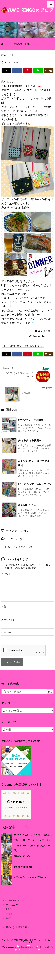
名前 (3, 606)
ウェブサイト (8, 632)
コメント (6, 574)
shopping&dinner (23, 866)
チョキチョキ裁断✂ (29, 440)
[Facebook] (17, 70)
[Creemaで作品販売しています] (16, 804)
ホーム (7, 44)
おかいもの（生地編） (31, 419)
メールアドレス (9, 619)
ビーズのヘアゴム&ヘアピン (34, 484)
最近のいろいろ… (23, 856)
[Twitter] (6, 70)
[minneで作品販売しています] (16, 760)
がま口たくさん (27, 504)
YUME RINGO (24, 44)
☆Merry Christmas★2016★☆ (30, 877)
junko (49, 336)
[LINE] (38, 70)
